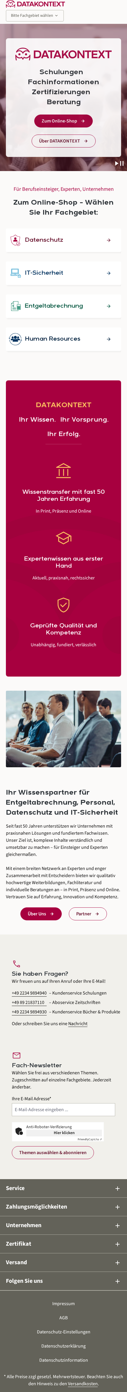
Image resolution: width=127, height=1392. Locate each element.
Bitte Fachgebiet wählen (35, 16)
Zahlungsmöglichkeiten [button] (63, 1207)
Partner (83, 914)
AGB (63, 1318)
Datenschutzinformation (63, 1360)
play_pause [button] (119, 163)
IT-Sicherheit (44, 273)
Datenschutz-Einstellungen (63, 1332)
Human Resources (52, 339)
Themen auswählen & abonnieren (53, 1152)
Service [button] (63, 1188)
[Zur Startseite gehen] (35, 4)
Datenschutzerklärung (63, 1346)
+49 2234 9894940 (29, 993)
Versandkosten (83, 1384)
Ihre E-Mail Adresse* (31, 1099)
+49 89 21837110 (28, 1002)
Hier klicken (64, 1133)
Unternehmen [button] (63, 1225)
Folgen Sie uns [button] (63, 1281)
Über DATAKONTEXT (59, 141)
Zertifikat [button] (63, 1244)
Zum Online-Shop (59, 121)
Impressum (63, 1303)
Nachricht (77, 1023)
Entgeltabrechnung (54, 306)
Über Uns (37, 914)
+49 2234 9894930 (29, 1012)
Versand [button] (63, 1262)
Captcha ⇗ (90, 1139)
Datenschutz (44, 240)
